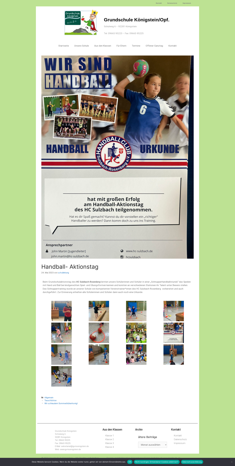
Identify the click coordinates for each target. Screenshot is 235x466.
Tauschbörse (50, 400)
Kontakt (159, 3)
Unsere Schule (81, 45)
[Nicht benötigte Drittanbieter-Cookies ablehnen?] (231, 462)
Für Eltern (121, 45)
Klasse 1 (109, 435)
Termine (136, 45)
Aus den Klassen (102, 45)
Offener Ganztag (154, 45)
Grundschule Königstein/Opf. (136, 19)
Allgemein (48, 397)
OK (130, 462)
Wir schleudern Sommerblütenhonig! (61, 403)
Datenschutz (172, 3)
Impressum (187, 3)
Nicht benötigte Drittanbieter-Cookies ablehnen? (156, 462)
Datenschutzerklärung (192, 462)
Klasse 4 (109, 447)
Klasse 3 (109, 443)
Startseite (63, 45)
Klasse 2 (109, 439)
